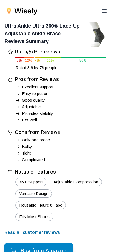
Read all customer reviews (32, 232)
